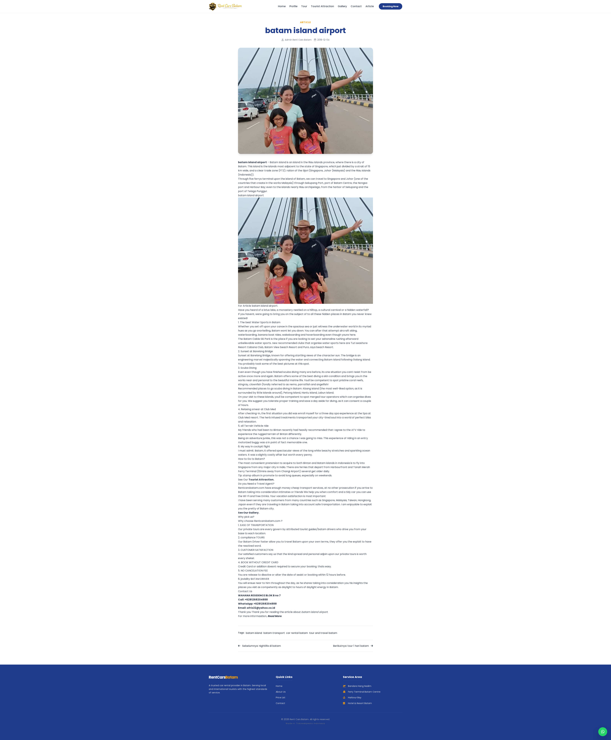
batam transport (274, 633)
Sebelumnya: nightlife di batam (261, 646)
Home (282, 6)
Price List (280, 697)
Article (369, 6)
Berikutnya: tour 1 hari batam (351, 646)
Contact (356, 6)
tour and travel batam (323, 633)
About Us (281, 691)
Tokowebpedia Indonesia (310, 723)
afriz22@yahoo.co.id (261, 608)
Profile (293, 6)
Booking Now (390, 6)
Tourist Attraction (322, 6)
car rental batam (297, 633)
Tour (304, 6)
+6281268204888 (256, 599)
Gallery (342, 6)
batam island (254, 633)
